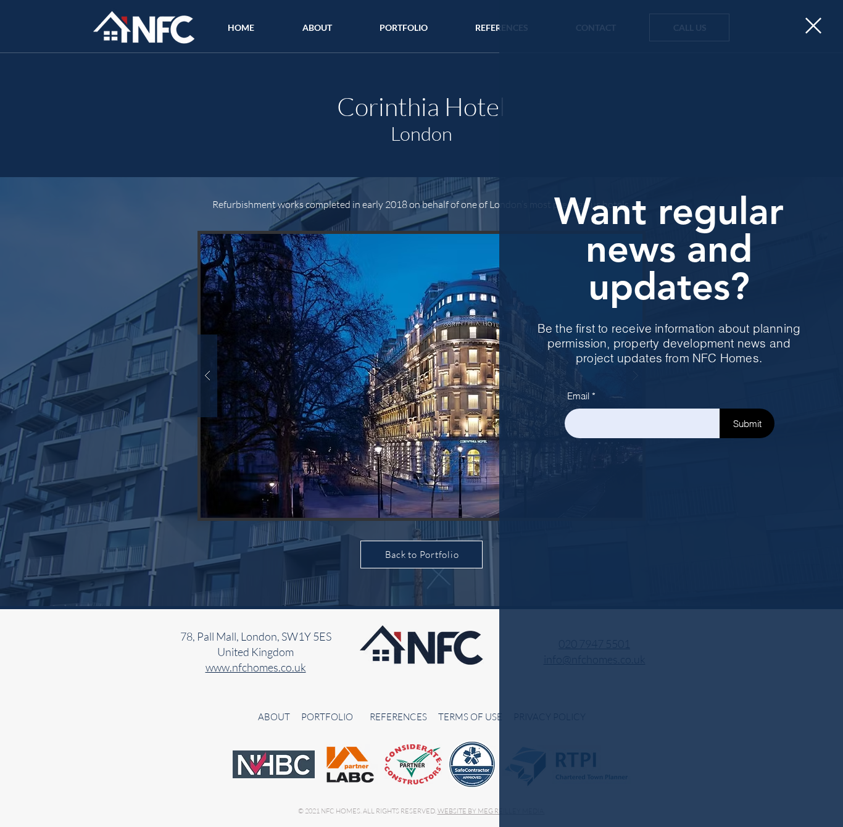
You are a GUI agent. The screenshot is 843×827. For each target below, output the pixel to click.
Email (578, 396)
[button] (813, 25)
